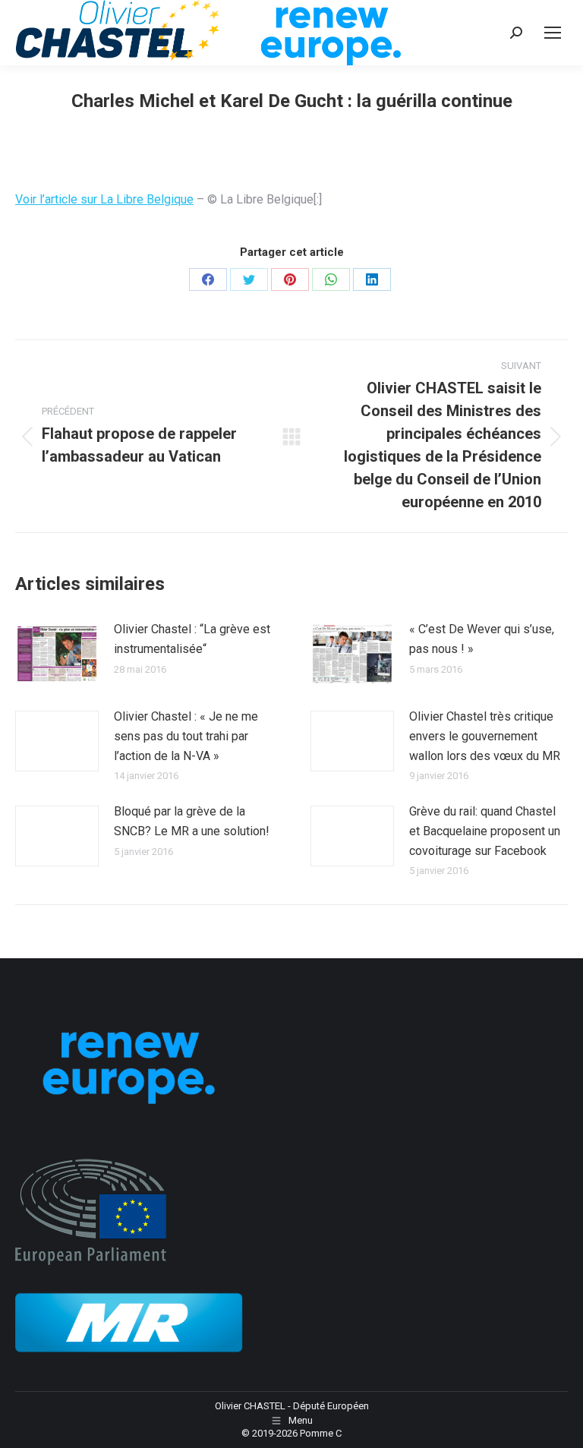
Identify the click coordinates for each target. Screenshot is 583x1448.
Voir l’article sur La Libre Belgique (104, 199)
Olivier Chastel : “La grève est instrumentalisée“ (192, 639)
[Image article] (57, 653)
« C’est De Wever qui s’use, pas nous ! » (481, 639)
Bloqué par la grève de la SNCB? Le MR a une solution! (191, 821)
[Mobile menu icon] (552, 32)
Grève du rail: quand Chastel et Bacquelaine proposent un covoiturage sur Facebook (484, 830)
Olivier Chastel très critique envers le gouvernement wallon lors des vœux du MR (484, 735)
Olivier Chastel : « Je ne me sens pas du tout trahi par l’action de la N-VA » (186, 735)
